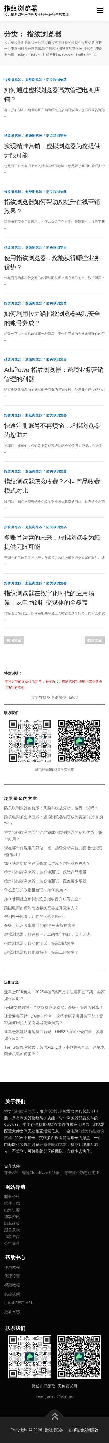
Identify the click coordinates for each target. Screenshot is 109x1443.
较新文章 (94, 640)
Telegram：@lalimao (54, 1396)
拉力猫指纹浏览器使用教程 (54, 697)
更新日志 (12, 1311)
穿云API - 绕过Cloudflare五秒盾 (32, 1172)
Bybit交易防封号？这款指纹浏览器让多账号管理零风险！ (53, 1007)
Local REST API (18, 1302)
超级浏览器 (33, 80)
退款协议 (12, 1236)
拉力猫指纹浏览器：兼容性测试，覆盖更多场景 (45, 881)
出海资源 (12, 1210)
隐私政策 (12, 1223)
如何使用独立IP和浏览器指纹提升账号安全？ (43, 898)
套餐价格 (12, 1196)
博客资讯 (12, 1216)
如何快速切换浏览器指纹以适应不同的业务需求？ (47, 863)
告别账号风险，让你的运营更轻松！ (35, 916)
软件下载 (12, 1203)
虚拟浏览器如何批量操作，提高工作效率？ (41, 952)
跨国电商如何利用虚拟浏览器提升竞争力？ (41, 907)
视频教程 (12, 1285)
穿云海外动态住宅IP (81, 1172)
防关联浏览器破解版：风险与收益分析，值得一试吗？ (51, 808)
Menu (99, 10)
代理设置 (12, 1276)
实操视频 (12, 1294)
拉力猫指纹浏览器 (83, 1429)
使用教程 (12, 1267)
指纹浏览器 (21, 8)
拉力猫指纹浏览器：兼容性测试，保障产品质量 (45, 872)
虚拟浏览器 (53, 1111)
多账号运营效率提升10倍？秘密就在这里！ (41, 925)
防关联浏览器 (56, 80)
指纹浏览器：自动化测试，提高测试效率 (39, 943)
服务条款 (12, 1229)
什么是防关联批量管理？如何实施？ (35, 890)
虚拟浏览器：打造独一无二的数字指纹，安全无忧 (47, 934)
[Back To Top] (55, 1417)
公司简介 (12, 1243)
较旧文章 (14, 640)
